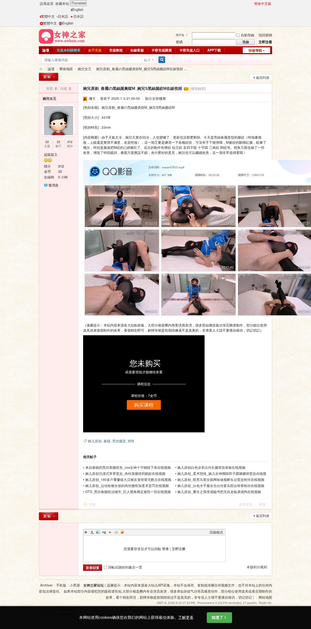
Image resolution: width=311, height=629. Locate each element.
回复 (92, 504)
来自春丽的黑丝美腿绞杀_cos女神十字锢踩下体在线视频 (128, 467)
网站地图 (265, 597)
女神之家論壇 (41, 68)
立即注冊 (265, 41)
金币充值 (95, 50)
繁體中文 (48, 16)
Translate (79, 2)
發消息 (53, 185)
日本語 (63, 16)
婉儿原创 (95, 440)
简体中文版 (262, 3)
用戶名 (180, 35)
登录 (165, 548)
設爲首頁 (46, 3)
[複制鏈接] (198, 88)
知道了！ (219, 617)
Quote (110, 532)
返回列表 (262, 77)
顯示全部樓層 (155, 98)
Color (91, 532)
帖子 (147, 60)
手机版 (61, 585)
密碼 (179, 41)
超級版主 (51, 154)
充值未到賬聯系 (68, 50)
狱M (131, 440)
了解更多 (186, 617)
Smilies (122, 532)
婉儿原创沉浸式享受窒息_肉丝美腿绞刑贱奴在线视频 (125, 473)
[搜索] (161, 60)
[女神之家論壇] (62, 36)
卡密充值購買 (161, 50)
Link (104, 532)
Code (116, 532)
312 (69, 142)
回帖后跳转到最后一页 (125, 567)
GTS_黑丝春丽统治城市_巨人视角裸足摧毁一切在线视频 (128, 491)
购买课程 (144, 405)
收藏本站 (62, 3)
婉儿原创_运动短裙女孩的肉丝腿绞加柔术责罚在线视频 (127, 485)
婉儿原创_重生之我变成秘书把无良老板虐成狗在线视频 (219, 491)
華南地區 (66, 68)
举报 (262, 504)
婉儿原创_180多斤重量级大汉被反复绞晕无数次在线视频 (128, 479)
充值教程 (116, 50)
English (77, 9)
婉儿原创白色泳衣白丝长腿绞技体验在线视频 (211, 467)
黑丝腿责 (119, 440)
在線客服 (137, 50)
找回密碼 (265, 35)
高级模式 (216, 532)
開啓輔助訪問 (252, 3)
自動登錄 (247, 35)
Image (97, 532)
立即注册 (178, 548)
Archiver (46, 585)
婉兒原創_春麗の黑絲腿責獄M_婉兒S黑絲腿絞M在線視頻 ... (141, 68)
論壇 (45, 50)
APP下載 (214, 50)
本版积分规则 (257, 566)
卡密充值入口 (189, 50)
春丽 (107, 440)
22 (47, 142)
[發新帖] (48, 77)
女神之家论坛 (93, 585)
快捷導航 (255, 50)
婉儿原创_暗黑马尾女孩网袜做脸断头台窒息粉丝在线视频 (220, 479)
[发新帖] (48, 516)
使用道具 (245, 504)
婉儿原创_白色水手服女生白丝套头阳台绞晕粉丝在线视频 (220, 485)
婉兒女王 (84, 68)
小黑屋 (75, 585)
